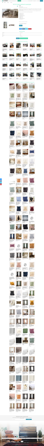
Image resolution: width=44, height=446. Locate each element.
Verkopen (41, 0)
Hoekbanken (21, 32)
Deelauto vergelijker (28, 438)
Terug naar (29, 0)
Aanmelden (38, 0)
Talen (22, 441)
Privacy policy (38, 438)
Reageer (21, 25)
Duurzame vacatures (23, 438)
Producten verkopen (33, 438)
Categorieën (34, 0)
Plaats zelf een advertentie (23, 38)
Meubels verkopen (6, 438)
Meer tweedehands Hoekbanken (22, 23)
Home (2, 438)
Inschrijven (29, 419)
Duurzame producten (17, 438)
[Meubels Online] (2, 2)
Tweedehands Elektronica (11, 438)
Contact (41, 438)
